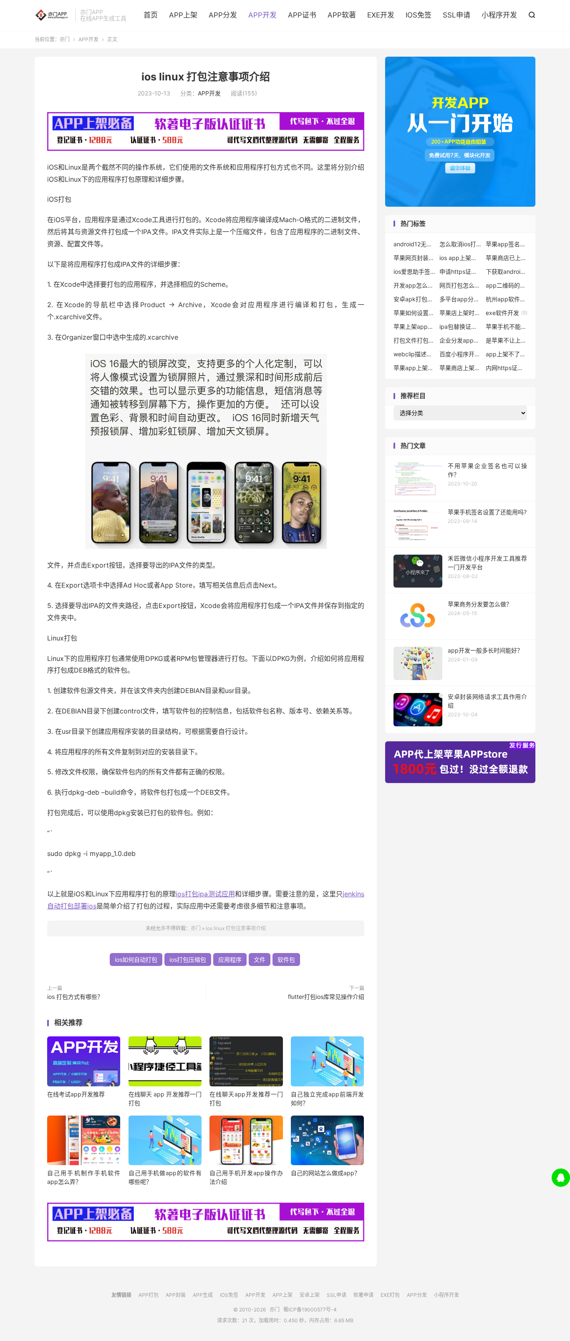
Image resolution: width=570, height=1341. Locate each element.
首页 (151, 15)
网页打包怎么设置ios (460, 285)
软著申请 (363, 1295)
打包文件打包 (414, 340)
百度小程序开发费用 (460, 354)
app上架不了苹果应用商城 (506, 354)
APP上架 (183, 15)
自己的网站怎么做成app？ (325, 1172)
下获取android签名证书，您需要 (506, 271)
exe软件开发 (506, 312)
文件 (259, 959)
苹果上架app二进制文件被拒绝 (414, 326)
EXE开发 (380, 15)
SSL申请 (456, 15)
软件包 (286, 959)
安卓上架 (310, 1295)
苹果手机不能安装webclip (506, 326)
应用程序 (230, 959)
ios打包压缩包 (187, 959)
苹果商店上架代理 (460, 367)
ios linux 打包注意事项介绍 (205, 76)
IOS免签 (418, 15)
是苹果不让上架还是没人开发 (506, 340)
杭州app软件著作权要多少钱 (506, 299)
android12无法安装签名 (414, 244)
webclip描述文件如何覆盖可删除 (414, 354)
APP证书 (302, 15)
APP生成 (203, 1295)
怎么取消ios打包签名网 (460, 244)
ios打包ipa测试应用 (205, 894)
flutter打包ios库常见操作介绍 (326, 996)
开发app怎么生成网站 (414, 285)
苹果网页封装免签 (414, 257)
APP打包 (149, 1295)
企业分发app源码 (460, 340)
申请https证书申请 (460, 271)
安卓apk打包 (414, 299)
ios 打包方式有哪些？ (75, 996)
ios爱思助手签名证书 (414, 271)
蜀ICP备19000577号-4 (310, 1309)
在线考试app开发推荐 (76, 1094)
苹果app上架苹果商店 (414, 367)
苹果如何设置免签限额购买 (414, 312)
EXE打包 (390, 1295)
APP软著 (342, 15)
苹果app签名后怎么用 (506, 244)
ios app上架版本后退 (460, 257)
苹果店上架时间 (460, 312)
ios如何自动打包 (136, 959)
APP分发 (223, 15)
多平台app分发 (460, 299)
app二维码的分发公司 (506, 285)
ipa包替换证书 (460, 326)
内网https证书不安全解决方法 (506, 367)
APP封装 (176, 1295)
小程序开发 (499, 15)
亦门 (53, 15)
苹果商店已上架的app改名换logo (506, 257)
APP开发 (262, 15)
